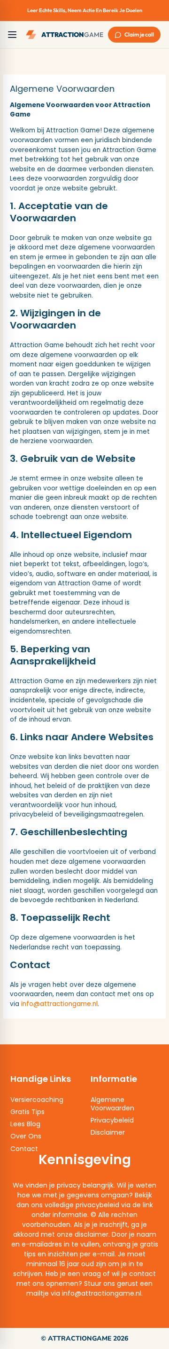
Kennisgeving (84, 1160)
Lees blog (25, 1124)
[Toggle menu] (12, 34)
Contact (24, 1149)
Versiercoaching (36, 1099)
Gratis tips (27, 1112)
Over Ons (25, 1136)
